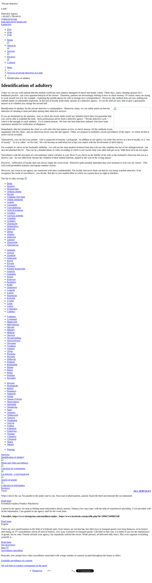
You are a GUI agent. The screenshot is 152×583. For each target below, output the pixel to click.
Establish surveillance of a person (16, 560)
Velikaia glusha (14, 191)
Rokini (10, 388)
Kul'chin (11, 298)
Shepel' (10, 444)
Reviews (11, 57)
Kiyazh (10, 263)
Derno (10, 231)
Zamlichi (11, 255)
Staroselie (11, 404)
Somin (10, 396)
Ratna (10, 372)
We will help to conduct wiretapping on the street (24, 565)
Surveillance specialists (12, 550)
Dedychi (11, 229)
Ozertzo (11, 348)
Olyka (10, 351)
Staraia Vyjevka (14, 399)
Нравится (37, 570)
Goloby (10, 202)
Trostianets (12, 420)
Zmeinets (11, 274)
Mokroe (11, 332)
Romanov (11, 391)
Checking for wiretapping (13, 468)
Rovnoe (11, 383)
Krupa (10, 276)
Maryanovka (13, 324)
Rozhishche (12, 385)
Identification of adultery (12, 457)
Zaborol (11, 239)
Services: (5, 454)
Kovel (10, 260)
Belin (9, 183)
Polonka (11, 449)
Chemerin (11, 439)
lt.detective (6, 24)
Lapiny (10, 293)
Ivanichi (11, 271)
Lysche (10, 301)
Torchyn (11, 417)
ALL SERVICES (142, 491)
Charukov (11, 436)
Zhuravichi (12, 242)
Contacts (11, 62)
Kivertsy (11, 266)
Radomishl (12, 364)
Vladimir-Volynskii (16, 197)
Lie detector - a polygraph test (15, 474)
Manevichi (12, 322)
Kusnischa (12, 295)
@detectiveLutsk (9, 19)
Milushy (11, 330)
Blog (3, 547)
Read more (6, 501)
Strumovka (12, 407)
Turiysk (10, 423)
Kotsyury (11, 279)
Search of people (9, 480)
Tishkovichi (12, 415)
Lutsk (9, 303)
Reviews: (5, 488)
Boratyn (11, 186)
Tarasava (11, 412)
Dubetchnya (13, 226)
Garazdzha (12, 205)
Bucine (10, 194)
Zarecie (10, 252)
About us (11, 45)
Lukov (10, 306)
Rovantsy (11, 378)
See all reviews (8, 545)
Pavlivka (11, 354)
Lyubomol (12, 319)
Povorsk (11, 356)
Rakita (10, 367)
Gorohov (11, 213)
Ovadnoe (11, 346)
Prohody (11, 362)
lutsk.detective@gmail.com (14, 21)
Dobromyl (12, 287)
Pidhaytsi (11, 359)
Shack (10, 442)
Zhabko (10, 234)
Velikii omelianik (15, 199)
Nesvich (11, 335)
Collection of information (13, 485)
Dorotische (12, 223)
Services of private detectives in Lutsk (25, 73)
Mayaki (10, 327)
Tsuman (11, 434)
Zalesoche (12, 258)
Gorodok (11, 218)
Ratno (10, 370)
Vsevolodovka (14, 207)
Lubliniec (11, 316)
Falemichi (11, 428)
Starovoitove (13, 401)
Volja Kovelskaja (15, 210)
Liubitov (11, 311)
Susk (9, 409)
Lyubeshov (12, 309)
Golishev (11, 221)
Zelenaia (11, 250)
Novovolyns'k (13, 340)
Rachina (11, 375)
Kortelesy (11, 282)
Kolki (9, 284)
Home (10, 40)
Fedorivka (12, 431)
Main (9, 67)
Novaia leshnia (14, 338)
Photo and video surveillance (14, 463)
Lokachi (11, 290)
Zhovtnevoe (12, 245)
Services (11, 51)
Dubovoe (11, 237)
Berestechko (13, 189)
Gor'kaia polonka (15, 215)
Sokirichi (11, 393)
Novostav (11, 343)
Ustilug (10, 425)
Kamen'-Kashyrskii (16, 268)
